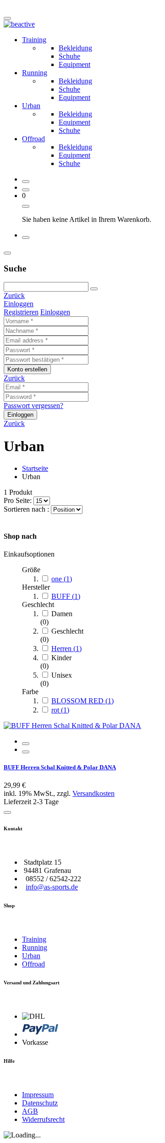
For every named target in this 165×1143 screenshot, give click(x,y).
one (61, 579)
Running (34, 73)
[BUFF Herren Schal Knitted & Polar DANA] (72, 725)
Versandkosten (93, 793)
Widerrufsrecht (43, 1119)
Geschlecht (38, 604)
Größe (31, 570)
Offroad (33, 139)
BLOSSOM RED (82, 701)
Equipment (74, 64)
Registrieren (21, 312)
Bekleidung (75, 48)
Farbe (30, 692)
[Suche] (94, 288)
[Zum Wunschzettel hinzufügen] (7, 812)
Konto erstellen (27, 369)
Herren (66, 648)
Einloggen (18, 304)
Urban (31, 106)
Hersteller (36, 587)
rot (60, 710)
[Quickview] (25, 752)
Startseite (35, 468)
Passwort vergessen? (33, 405)
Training (34, 40)
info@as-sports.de (52, 887)
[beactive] (19, 24)
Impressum (38, 1095)
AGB (30, 1111)
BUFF (65, 596)
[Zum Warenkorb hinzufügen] (25, 743)
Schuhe (69, 56)
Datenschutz (40, 1103)
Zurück (14, 295)
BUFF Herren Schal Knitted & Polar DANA (60, 767)
